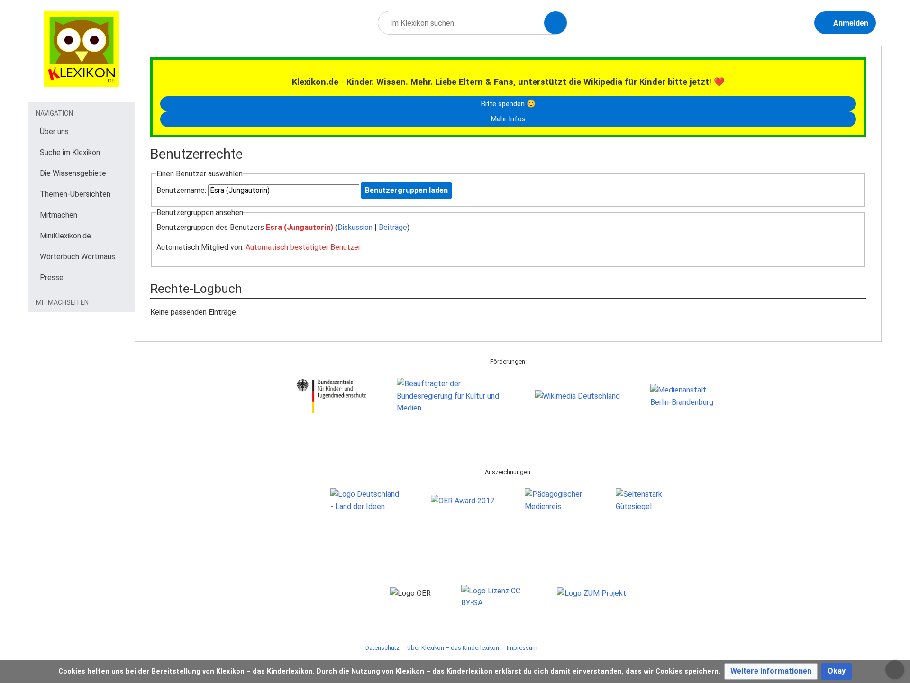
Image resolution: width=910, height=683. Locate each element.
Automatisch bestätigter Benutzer (303, 247)
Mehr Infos (508, 119)
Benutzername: (181, 190)
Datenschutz (382, 647)
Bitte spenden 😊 (508, 104)
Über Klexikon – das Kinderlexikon (453, 647)
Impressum (522, 647)
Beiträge (393, 227)
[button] (771, 671)
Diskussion (355, 227)
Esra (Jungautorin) (299, 227)
